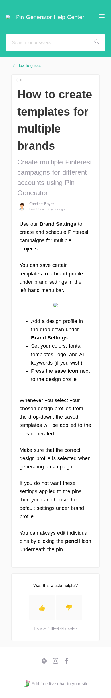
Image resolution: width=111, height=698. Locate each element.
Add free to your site (60, 683)
